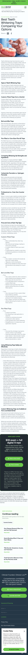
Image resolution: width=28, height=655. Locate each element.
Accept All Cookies (14, 649)
